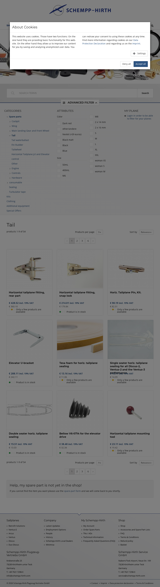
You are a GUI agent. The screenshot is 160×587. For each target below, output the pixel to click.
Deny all (126, 63)
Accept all (141, 63)
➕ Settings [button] (139, 53)
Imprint (136, 43)
